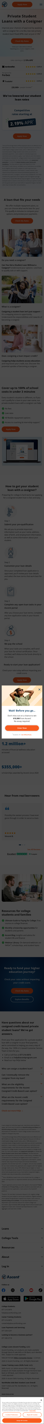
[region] (22, 1410)
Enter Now (22, 728)
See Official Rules (26, 735)
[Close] (41, 1400)
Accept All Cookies (22, 1420)
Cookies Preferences (12, 1415)
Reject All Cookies (32, 1415)
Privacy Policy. (32, 1410)
